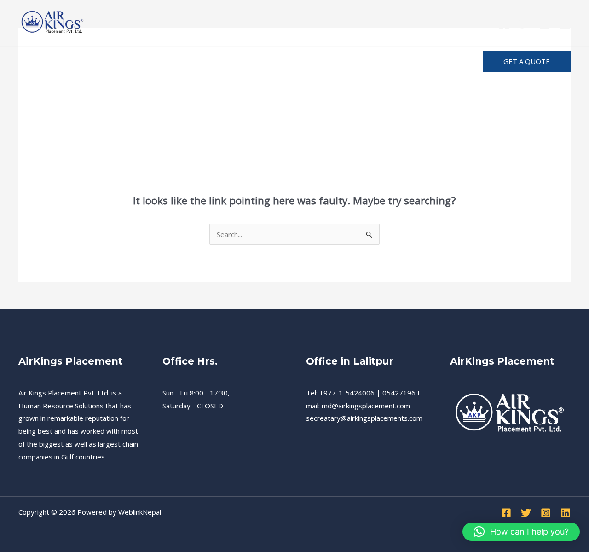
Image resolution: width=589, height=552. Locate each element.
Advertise (424, 61)
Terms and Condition (246, 61)
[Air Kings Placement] (52, 22)
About (312, 61)
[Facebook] (504, 23)
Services (78, 61)
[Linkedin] (565, 23)
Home (37, 61)
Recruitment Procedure (151, 61)
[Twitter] (524, 23)
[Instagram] (544, 23)
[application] (328, 62)
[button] (527, 61)
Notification (369, 61)
